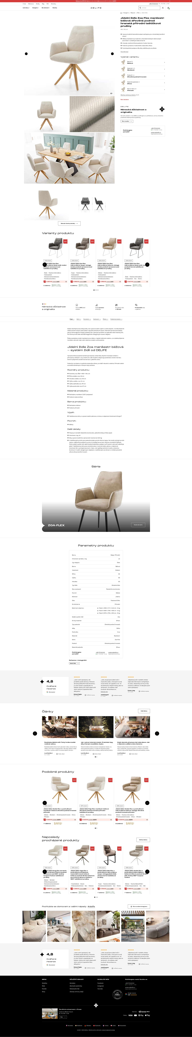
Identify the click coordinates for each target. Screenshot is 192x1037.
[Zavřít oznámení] (170, 1)
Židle (138, 12)
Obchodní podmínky (76, 986)
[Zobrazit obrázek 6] (92, 202)
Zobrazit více (104, 691)
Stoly (43, 991)
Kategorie (126, 12)
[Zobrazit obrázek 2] (46, 114)
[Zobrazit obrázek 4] (69, 158)
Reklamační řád (74, 988)
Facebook (100, 983)
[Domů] (96, 7)
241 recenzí (52, 692)
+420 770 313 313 (153, 3)
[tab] (95, 290)
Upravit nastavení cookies (108, 1030)
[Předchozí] (26, 53)
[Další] (112, 53)
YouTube (100, 988)
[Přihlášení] (163, 8)
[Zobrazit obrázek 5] (46, 202)
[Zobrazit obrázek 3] (92, 114)
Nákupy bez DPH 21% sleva (83, 1)
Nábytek (133, 12)
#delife (91, 906)
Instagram (101, 986)
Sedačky (44, 983)
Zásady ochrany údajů (76, 991)
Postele (44, 988)
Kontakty (72, 983)
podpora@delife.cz (156, 132)
